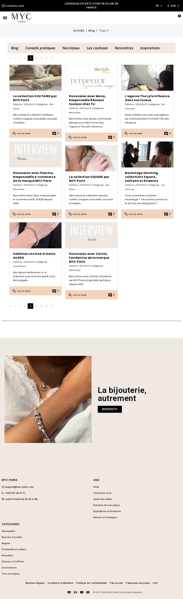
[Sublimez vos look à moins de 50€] (35, 235)
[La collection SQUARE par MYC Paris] (91, 158)
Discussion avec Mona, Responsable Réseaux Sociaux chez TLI (87, 100)
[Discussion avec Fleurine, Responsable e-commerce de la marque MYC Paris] (35, 155)
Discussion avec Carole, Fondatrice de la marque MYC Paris (89, 258)
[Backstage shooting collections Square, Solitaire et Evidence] (147, 155)
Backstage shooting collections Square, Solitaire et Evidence (141, 177)
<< (10, 58)
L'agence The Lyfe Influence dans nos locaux (147, 98)
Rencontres (124, 48)
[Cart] (177, 18)
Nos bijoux (71, 48)
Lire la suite (21, 133)
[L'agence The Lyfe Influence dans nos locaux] (147, 78)
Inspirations (150, 48)
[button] (110, 409)
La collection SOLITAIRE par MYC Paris (35, 98)
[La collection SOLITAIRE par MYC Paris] (35, 78)
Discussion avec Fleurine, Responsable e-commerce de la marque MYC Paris (34, 177)
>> (52, 58)
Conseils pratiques (40, 48)
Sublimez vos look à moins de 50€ (34, 256)
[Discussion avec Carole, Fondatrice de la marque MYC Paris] (91, 235)
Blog (14, 48)
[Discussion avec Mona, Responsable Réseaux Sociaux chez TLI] (91, 78)
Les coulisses (97, 48)
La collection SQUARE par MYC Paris (89, 179)
